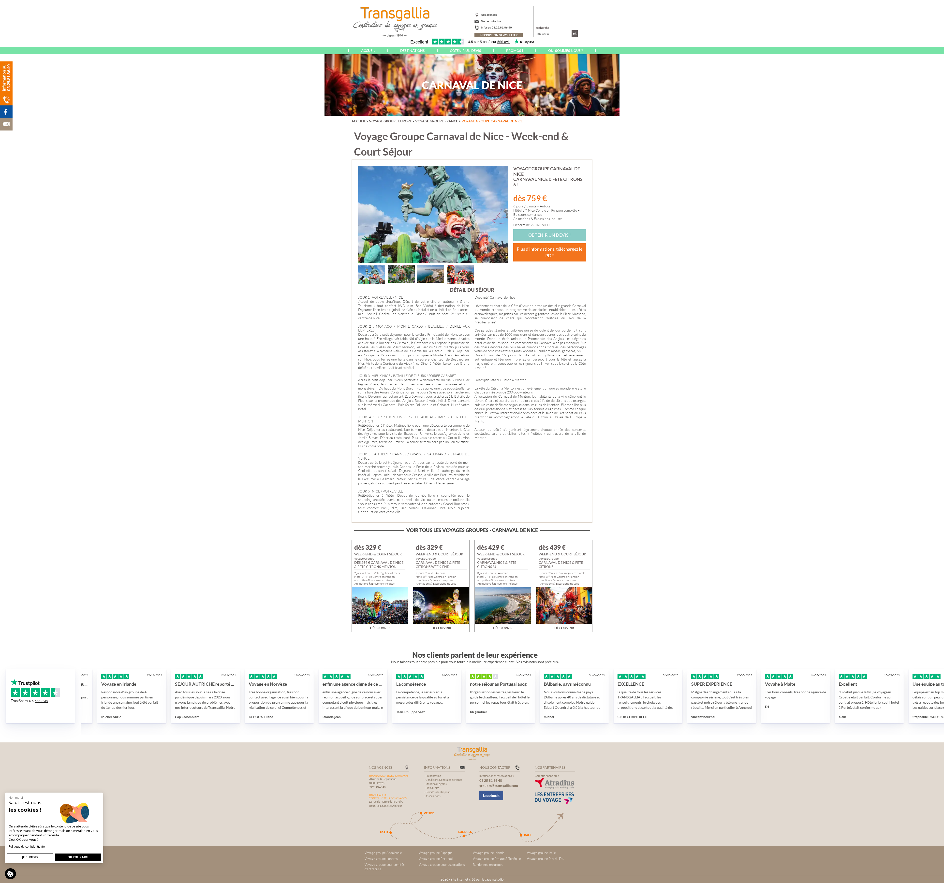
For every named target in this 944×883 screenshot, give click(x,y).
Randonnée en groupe (488, 865)
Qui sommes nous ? (565, 50)
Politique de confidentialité (27, 846)
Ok (574, 33)
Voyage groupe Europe (390, 121)
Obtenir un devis (465, 50)
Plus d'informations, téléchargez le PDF (549, 252)
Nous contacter (491, 21)
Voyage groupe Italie (541, 853)
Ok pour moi (78, 857)
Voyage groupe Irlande (488, 853)
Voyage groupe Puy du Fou (545, 859)
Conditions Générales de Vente (444, 779)
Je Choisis (30, 857)
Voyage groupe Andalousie (383, 853)
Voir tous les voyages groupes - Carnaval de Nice (472, 530)
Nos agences (489, 14)
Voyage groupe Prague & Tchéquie (497, 859)
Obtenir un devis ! (549, 235)
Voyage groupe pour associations (442, 865)
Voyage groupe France (436, 121)
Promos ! (514, 50)
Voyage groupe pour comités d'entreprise (385, 867)
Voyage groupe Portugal (436, 859)
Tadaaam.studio (492, 879)
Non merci (16, 798)
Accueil (368, 50)
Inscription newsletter (498, 35)
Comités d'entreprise (438, 792)
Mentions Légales (436, 783)
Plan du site (432, 787)
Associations (433, 795)
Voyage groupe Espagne (436, 853)
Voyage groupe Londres (381, 859)
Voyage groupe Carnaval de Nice (492, 121)
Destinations (412, 50)
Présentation (433, 775)
